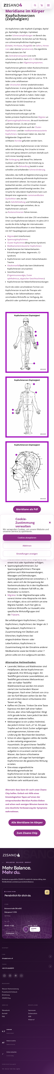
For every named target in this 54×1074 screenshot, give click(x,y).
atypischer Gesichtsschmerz (32, 278)
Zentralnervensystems (18, 55)
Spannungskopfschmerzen (18, 120)
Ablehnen (27, 545)
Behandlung (24, 166)
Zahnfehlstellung (18, 202)
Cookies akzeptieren (27, 537)
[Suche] (35, 5)
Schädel (9, 45)
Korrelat (18, 140)
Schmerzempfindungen (22, 35)
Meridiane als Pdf (27, 509)
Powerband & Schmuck (9, 992)
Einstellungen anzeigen (27, 553)
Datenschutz (32, 1013)
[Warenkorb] (42, 5)
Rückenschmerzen (16, 212)
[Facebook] (10, 975)
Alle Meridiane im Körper (27, 822)
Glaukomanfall (13, 265)
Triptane (15, 614)
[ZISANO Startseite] (17, 5)
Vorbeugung (14, 159)
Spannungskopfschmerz (17, 239)
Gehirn (39, 45)
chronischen (15, 84)
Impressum (32, 1010)
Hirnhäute (18, 45)
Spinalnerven (27, 49)
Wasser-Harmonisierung (10, 989)
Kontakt (4, 1013)
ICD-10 (32, 59)
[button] (50, 522)
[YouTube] (21, 975)
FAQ (3, 1016)
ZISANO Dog (6, 998)
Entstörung (6, 995)
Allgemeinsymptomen (33, 62)
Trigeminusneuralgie (16, 275)
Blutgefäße (28, 45)
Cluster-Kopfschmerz (16, 242)
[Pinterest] (15, 975)
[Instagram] (4, 975)
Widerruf (31, 1020)
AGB (29, 1016)
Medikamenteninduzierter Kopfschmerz (24, 246)
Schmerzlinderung (37, 169)
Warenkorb (6, 1010)
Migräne (41, 117)
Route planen (11, 933)
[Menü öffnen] (48, 5)
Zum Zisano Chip (27, 833)
